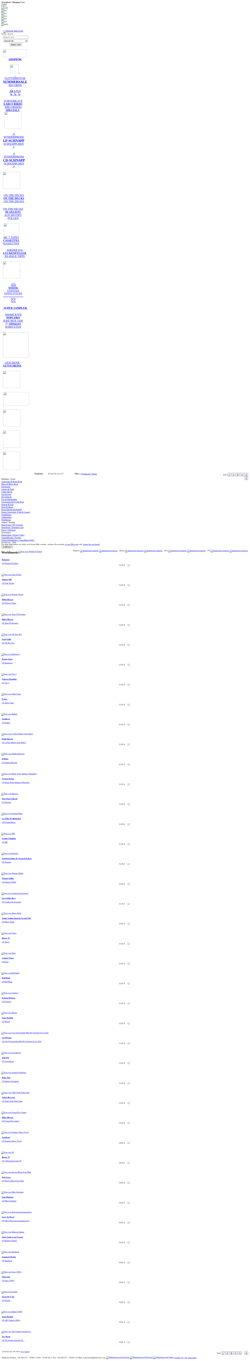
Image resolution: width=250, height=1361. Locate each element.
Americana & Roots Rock (11, 481)
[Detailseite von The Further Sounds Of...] (16, 1331)
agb (185, 1358)
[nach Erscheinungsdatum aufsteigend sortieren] (220, 551)
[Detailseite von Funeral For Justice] (14, 1112)
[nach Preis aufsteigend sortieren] (177, 551)
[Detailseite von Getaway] (10, 993)
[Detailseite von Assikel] (9, 714)
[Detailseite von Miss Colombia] (12, 1192)
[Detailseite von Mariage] (9, 794)
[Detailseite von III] (7, 1152)
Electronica (5, 487)
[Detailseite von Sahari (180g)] (12, 1312)
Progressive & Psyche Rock (12, 502)
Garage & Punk (7, 489)
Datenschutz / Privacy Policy (12, 535)
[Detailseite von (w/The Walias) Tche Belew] (17, 734)
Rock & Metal (7, 507)
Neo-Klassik (6, 497)
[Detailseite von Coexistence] (11, 1053)
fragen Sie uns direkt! (91, 544)
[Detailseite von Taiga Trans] (11, 694)
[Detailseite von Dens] (8, 953)
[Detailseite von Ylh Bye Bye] (11, 634)
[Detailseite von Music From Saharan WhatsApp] (19, 774)
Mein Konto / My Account (12, 525)
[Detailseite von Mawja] (9, 1013)
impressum (192, 1358)
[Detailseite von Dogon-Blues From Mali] (16, 1172)
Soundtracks (6, 515)
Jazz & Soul (6, 494)
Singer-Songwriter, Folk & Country (15, 512)
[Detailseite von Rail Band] (10, 973)
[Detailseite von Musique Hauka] (12, 1232)
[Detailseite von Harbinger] (10, 654)
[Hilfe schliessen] (7, 547)
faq (182, 1358)
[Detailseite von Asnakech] (10, 1252)
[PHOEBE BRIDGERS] (13, 31)
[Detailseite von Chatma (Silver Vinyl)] (15, 1132)
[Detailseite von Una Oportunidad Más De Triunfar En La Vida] (24, 1033)
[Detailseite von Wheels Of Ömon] (30, 551)
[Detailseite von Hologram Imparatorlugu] (16, 1212)
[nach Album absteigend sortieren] (153, 551)
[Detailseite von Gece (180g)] (11, 1272)
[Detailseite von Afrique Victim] (12, 594)
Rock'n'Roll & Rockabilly (11, 509)
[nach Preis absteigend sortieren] (196, 551)
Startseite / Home (90, 474)
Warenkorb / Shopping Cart (12, 527)
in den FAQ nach (71, 544)
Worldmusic (6, 520)
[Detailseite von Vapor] (8, 933)
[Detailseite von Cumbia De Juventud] (14, 893)
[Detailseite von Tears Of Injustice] (13, 614)
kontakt (177, 1358)
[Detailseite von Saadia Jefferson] (12, 754)
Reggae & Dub (7, 504)
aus (82, 474)
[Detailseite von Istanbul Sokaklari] (13, 1072)
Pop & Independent (9, 499)
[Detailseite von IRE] (8, 834)
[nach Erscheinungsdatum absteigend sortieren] (238, 551)
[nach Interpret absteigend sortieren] (108, 551)
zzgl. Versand (25, 1352)
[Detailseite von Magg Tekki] (11, 913)
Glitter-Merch (6, 492)
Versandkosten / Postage (11, 537)
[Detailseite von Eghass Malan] (12, 813)
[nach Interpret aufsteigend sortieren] (89, 551)
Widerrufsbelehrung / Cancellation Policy (18, 540)
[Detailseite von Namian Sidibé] (12, 873)
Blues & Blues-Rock (9, 484)
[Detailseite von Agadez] (9, 1292)
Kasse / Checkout (8, 530)
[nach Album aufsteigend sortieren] (134, 551)
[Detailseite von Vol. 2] (8, 674)
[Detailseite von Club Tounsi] (11, 575)
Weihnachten (6, 517)
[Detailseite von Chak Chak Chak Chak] (15, 1093)
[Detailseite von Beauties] (9, 853)
